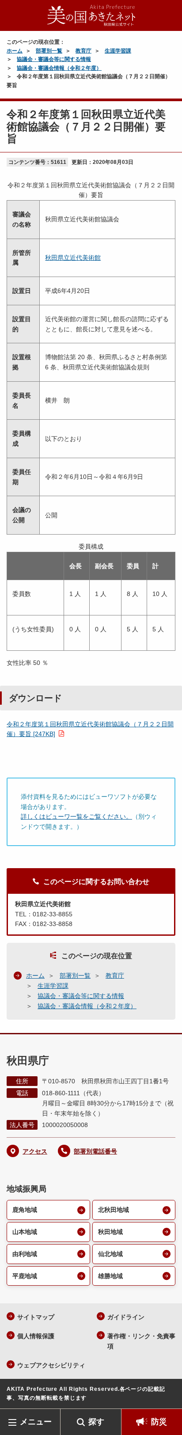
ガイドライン (125, 1317)
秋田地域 (110, 1231)
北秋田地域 (113, 1209)
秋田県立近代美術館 (73, 257)
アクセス (35, 1151)
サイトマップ (35, 1317)
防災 (159, 1421)
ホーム (15, 51)
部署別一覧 (49, 51)
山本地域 (24, 1231)
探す (96, 1421)
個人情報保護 (35, 1336)
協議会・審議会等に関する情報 (54, 59)
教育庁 (83, 51)
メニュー (36, 1421)
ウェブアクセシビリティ (51, 1365)
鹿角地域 (24, 1209)
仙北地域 (110, 1253)
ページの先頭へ (166, 1395)
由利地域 (24, 1253)
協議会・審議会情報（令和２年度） (59, 68)
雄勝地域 (110, 1275)
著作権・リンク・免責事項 (141, 1341)
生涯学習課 (118, 51)
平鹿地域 (24, 1275)
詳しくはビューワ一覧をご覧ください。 (76, 816)
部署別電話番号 (95, 1151)
